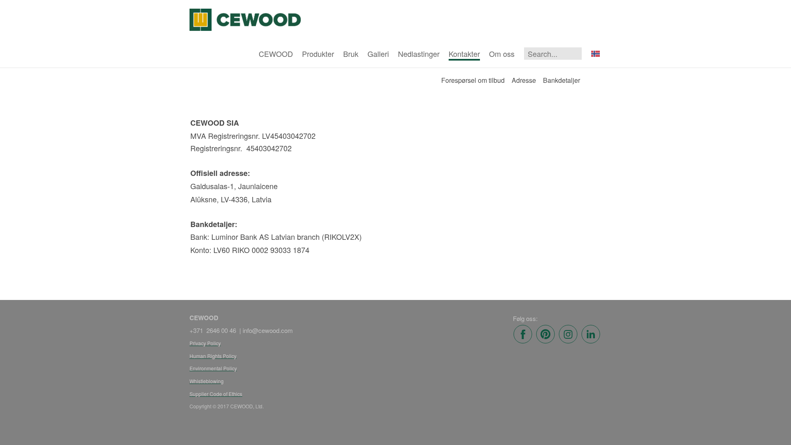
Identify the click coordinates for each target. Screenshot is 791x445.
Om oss (502, 53)
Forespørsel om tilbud (473, 80)
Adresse (524, 80)
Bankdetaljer (561, 80)
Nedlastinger (419, 53)
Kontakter (464, 53)
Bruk (350, 53)
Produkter (318, 53)
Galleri (378, 53)
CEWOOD (276, 53)
